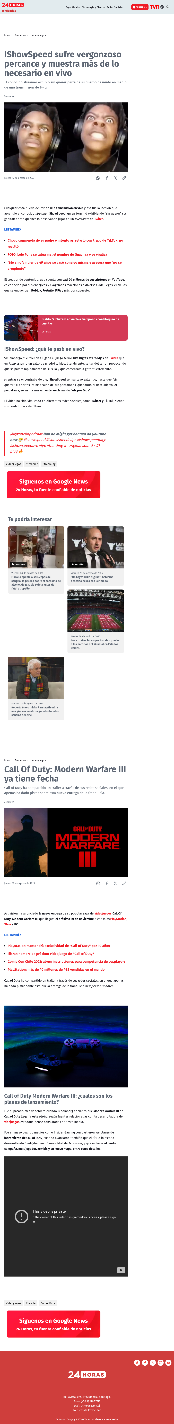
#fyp (42, 445)
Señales (140, 7)
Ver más (46, 331)
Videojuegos (39, 35)
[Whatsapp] (98, 177)
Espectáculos (73, 7)
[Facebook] (106, 177)
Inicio (7, 35)
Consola (31, 1303)
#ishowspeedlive (24, 445)
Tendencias (21, 35)
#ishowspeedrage (91, 439)
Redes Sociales (115, 7)
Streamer (32, 464)
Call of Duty (48, 1303)
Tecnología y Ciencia (93, 7)
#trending (55, 445)
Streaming (49, 464)
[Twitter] (115, 177)
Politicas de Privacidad (87, 1410)
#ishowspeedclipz (61, 439)
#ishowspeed (34, 439)
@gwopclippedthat (26, 434)
